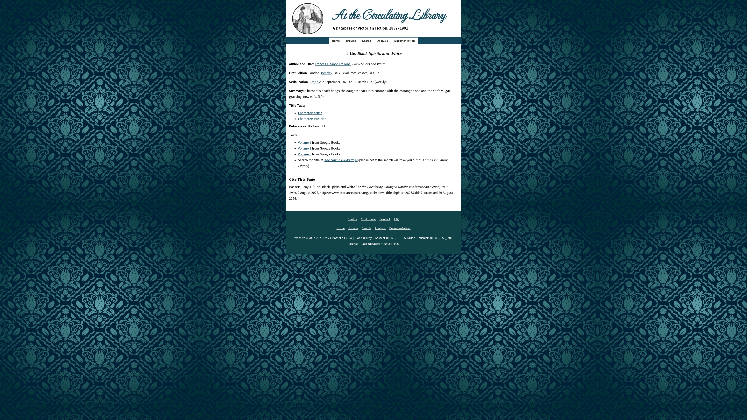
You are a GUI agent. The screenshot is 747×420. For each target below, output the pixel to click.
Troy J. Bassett (333, 238)
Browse (351, 41)
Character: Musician (312, 119)
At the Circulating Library (389, 14)
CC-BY (348, 238)
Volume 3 (304, 154)
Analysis (382, 41)
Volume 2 (304, 148)
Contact (385, 219)
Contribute (368, 219)
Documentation (404, 41)
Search (366, 41)
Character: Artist (310, 113)
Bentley (326, 73)
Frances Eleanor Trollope (333, 64)
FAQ (396, 219)
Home (336, 41)
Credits (352, 219)
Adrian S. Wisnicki (418, 238)
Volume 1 (304, 142)
